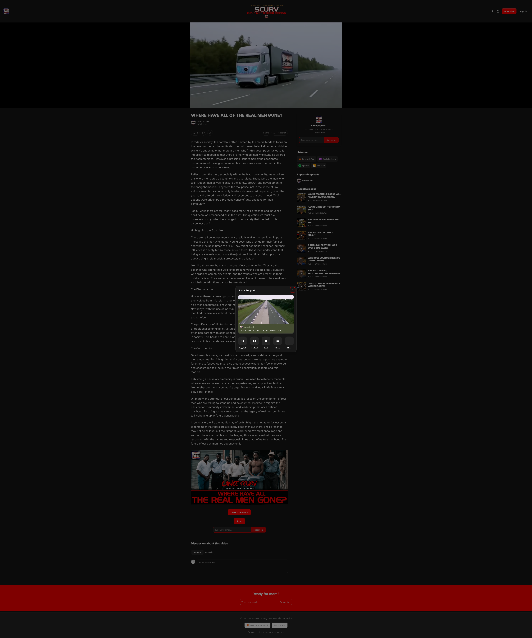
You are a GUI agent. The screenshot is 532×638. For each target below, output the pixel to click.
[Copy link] (242, 341)
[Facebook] (254, 341)
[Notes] (277, 341)
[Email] (266, 341)
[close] (292, 290)
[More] (289, 341)
